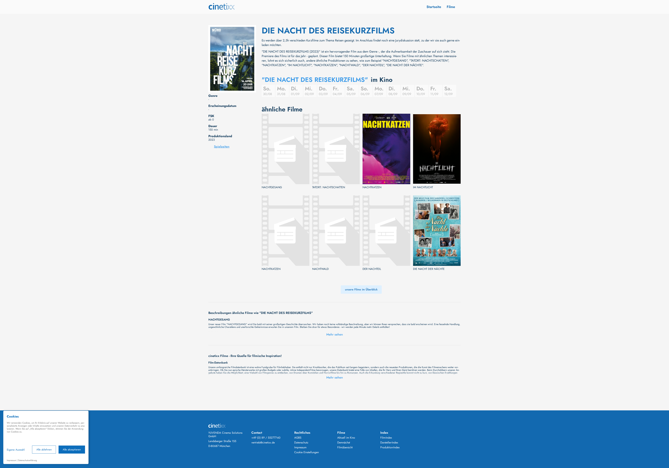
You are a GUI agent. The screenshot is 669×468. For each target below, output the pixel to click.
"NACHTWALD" (349, 65)
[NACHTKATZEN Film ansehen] (386, 149)
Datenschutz (301, 442)
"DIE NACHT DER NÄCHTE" (404, 65)
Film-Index (386, 437)
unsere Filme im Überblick (361, 289)
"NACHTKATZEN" (273, 65)
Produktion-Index (390, 447)
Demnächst (343, 442)
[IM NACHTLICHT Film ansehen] (437, 149)
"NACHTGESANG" (394, 60)
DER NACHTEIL (372, 269)
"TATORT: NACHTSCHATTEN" (428, 60)
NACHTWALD (320, 269)
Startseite (433, 6)
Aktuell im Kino (346, 437)
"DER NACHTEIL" (373, 65)
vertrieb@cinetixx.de (263, 442)
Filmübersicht (345, 447)
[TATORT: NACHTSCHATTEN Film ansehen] (336, 149)
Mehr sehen (334, 334)
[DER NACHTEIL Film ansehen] (386, 230)
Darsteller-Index (389, 442)
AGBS (297, 437)
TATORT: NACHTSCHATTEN (328, 187)
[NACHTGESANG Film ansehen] (285, 149)
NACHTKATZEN (372, 187)
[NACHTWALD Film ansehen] (336, 230)
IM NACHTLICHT (423, 187)
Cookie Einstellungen (306, 452)
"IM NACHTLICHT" (299, 65)
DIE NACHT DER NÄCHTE (429, 269)
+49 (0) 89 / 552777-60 (265, 437)
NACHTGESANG (272, 187)
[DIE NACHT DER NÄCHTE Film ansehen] (437, 230)
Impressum (300, 447)
